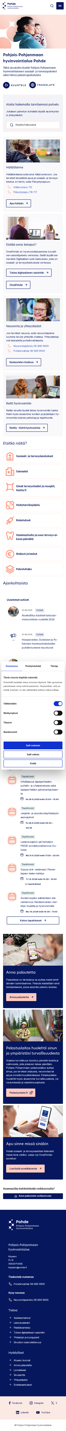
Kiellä (33, 763)
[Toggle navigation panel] (60, 5)
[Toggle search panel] (52, 5)
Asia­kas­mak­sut (22, 1317)
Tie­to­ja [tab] (54, 666)
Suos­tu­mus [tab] (12, 666)
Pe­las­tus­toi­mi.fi (19, 1092)
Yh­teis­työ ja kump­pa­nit (26, 1337)
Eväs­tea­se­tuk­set (23, 1384)
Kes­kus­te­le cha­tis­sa (21, 362)
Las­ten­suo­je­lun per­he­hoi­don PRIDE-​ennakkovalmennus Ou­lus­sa (39, 845)
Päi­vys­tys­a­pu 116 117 (25, 192)
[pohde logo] (12, 6)
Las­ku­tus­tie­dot (22, 1322)
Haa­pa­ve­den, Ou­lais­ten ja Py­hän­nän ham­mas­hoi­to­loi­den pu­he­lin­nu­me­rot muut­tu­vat (40, 644)
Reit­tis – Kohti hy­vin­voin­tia (25, 427)
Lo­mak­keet (20, 1370)
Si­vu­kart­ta (19, 1374)
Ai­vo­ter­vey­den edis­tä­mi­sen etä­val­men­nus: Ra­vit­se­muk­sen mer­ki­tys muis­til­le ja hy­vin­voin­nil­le (39, 901)
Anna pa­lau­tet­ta (19, 997)
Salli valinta (33, 754)
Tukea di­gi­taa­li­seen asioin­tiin (27, 272)
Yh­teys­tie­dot (20, 1379)
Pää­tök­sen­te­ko (22, 1327)
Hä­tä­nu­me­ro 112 (22, 187)
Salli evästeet (33, 745)
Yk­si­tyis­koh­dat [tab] (33, 666)
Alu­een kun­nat (22, 1360)
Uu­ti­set (39, 610)
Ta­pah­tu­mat (28, 777)
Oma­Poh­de (16, 284)
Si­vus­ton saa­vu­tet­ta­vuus (27, 1342)
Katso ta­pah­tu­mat (30, 920)
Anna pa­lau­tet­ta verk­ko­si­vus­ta (35, 1196)
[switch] (58, 713)
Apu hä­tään (16, 203)
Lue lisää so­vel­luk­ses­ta (23, 1168)
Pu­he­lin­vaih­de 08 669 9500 (29, 350)
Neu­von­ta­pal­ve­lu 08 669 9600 (31, 345)
